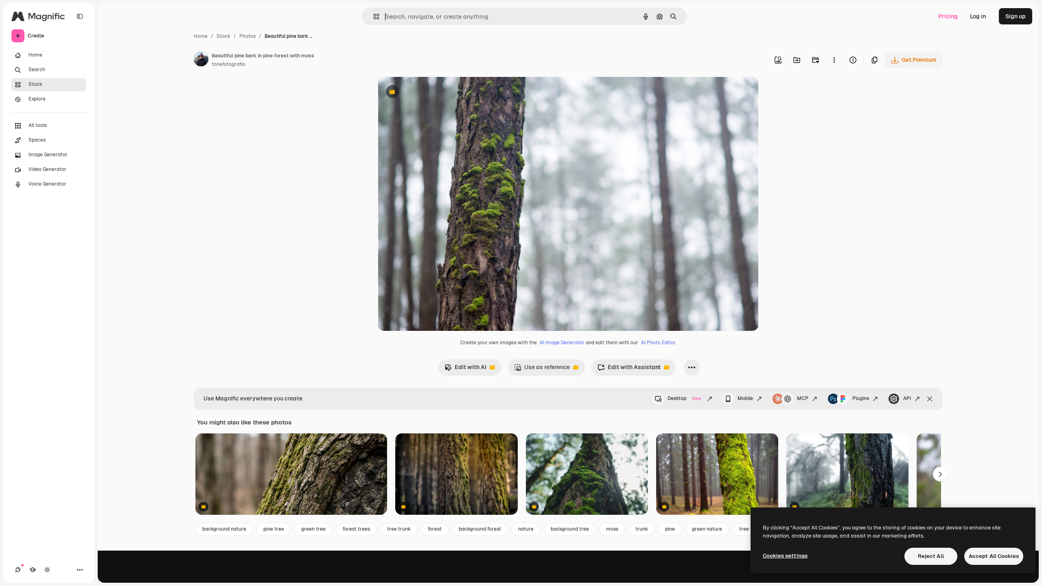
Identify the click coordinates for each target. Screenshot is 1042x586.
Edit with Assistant (629, 369)
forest (435, 529)
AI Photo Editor (658, 342)
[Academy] (32, 569)
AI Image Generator (562, 342)
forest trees (356, 529)
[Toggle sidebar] (79, 16)
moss (612, 529)
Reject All (931, 556)
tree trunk (399, 529)
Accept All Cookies (994, 556)
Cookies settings (785, 555)
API (907, 398)
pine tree (273, 529)
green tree (313, 529)
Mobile (745, 398)
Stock (223, 36)
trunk (641, 529)
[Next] (940, 474)
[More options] (834, 60)
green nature (707, 529)
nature (526, 529)
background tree (570, 529)
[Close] (929, 399)
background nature (224, 529)
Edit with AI (465, 369)
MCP (802, 398)
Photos (247, 36)
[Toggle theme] (47, 569)
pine (670, 529)
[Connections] (17, 569)
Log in (978, 16)
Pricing (948, 16)
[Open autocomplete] (373, 16)
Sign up (1015, 16)
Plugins (860, 398)
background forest (480, 529)
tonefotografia (228, 64)
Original (429, 92)
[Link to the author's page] (201, 60)
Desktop (684, 398)
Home (201, 36)
